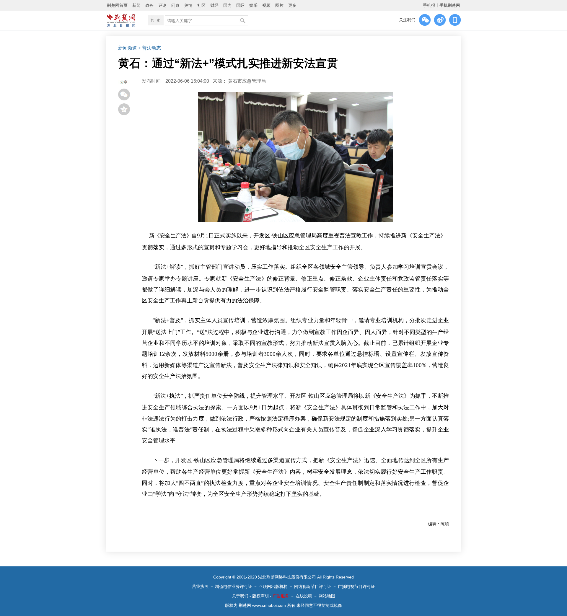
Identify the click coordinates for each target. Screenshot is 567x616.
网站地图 (327, 596)
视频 (266, 5)
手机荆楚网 (449, 5)
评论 (162, 5)
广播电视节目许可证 (356, 586)
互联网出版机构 (273, 586)
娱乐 (253, 5)
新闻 (136, 5)
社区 (201, 5)
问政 (175, 5)
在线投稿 (304, 596)
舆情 (188, 5)
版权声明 (260, 596)
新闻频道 (127, 47)
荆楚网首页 (117, 5)
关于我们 (240, 596)
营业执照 (200, 586)
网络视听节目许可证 (312, 586)
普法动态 (151, 47)
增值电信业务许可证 (233, 586)
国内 (227, 5)
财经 (214, 5)
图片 (279, 5)
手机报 (429, 5)
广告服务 (281, 596)
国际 (240, 5)
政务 (149, 5)
